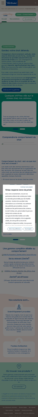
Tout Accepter (28, 229)
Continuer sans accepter (26, 187)
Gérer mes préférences (15, 229)
